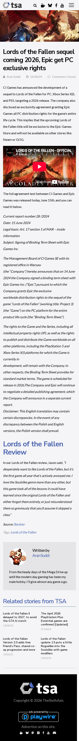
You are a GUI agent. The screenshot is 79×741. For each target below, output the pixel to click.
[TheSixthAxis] (12, 5)
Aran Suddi (13, 76)
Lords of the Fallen (23, 532)
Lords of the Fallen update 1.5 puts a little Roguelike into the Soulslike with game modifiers (56, 646)
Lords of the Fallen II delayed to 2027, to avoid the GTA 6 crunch (20, 617)
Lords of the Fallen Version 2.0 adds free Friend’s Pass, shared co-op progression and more (19, 644)
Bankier (19, 524)
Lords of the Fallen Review (33, 448)
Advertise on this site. (38, 726)
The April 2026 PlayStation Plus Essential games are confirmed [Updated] (54, 619)
